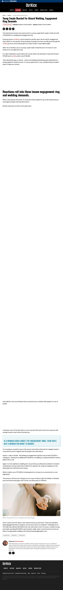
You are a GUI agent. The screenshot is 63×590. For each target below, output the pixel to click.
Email (10, 29)
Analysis (24, 10)
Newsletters (43, 10)
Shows (36, 10)
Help (29, 573)
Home (4, 15)
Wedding (14, 535)
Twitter (7, 29)
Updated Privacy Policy (20, 573)
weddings (16, 39)
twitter (13, 553)
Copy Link (13, 29)
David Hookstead (7, 24)
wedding (5, 43)
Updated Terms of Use (8, 573)
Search (51, 10)
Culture (18, 10)
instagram (10, 553)
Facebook (4, 29)
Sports (12, 10)
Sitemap (43, 573)
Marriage (6, 535)
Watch (31, 10)
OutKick (31, 5)
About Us (33, 573)
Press (38, 573)
